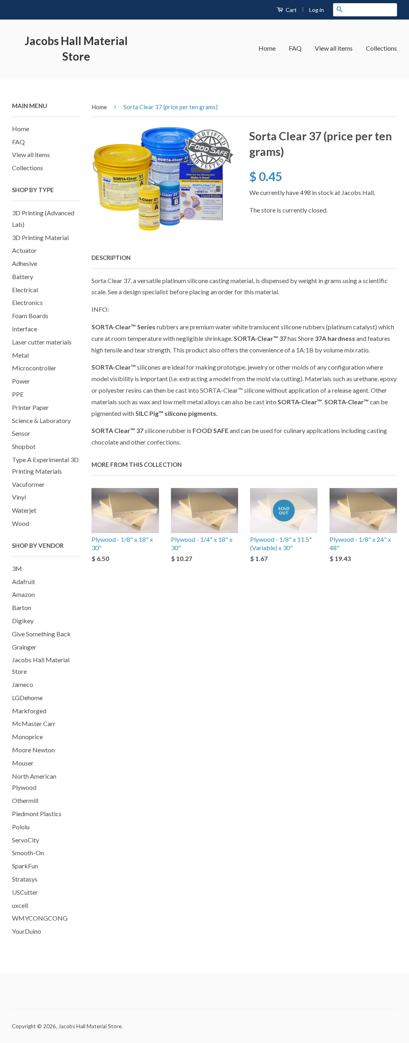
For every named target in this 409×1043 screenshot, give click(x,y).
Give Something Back (41, 634)
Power (21, 381)
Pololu (21, 826)
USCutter (25, 892)
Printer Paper (30, 407)
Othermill (25, 800)
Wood (20, 523)
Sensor (21, 433)
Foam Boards (30, 315)
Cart (290, 9)
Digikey (23, 620)
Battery (22, 276)
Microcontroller (34, 368)
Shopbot (24, 446)
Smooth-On (28, 852)
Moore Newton (33, 750)
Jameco (22, 684)
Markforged (29, 710)
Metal (20, 355)
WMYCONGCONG (40, 918)
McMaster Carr (34, 723)
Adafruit (23, 581)
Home (267, 48)
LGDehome (27, 697)
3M (17, 568)
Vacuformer (28, 484)
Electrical (25, 289)
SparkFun (25, 866)
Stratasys (25, 879)
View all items (334, 48)
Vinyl (19, 497)
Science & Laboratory (41, 420)
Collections (381, 48)
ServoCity (25, 840)
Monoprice (27, 736)
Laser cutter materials (41, 342)
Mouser (23, 763)
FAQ (295, 48)
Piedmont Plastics (37, 813)
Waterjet (24, 510)
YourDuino (26, 931)
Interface (24, 329)
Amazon (23, 594)
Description (111, 257)
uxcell (20, 905)
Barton (21, 607)
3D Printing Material (40, 237)
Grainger (24, 647)
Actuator (24, 250)
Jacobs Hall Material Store (76, 48)
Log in (316, 9)
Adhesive (24, 263)
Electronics (27, 302)
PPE (18, 394)
